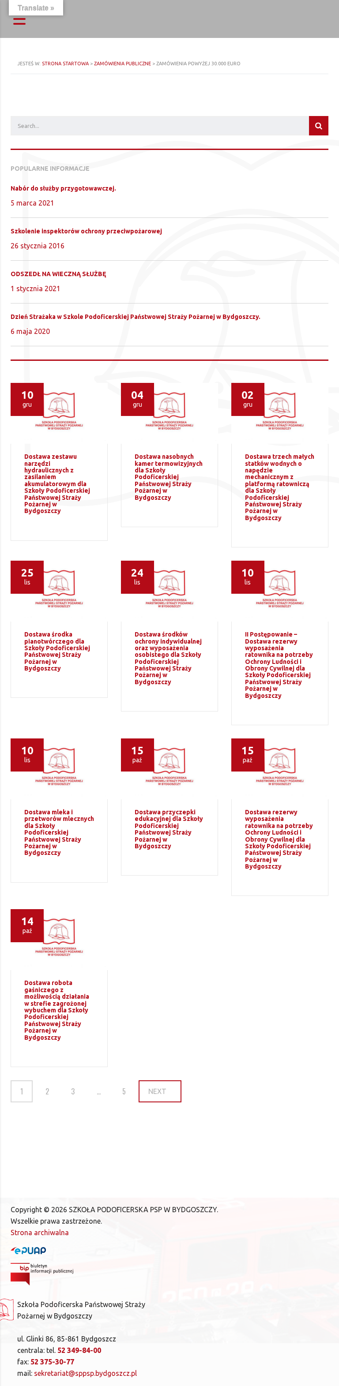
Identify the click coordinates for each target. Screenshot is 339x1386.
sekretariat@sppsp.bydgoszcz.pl (85, 1373)
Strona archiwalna (40, 1232)
